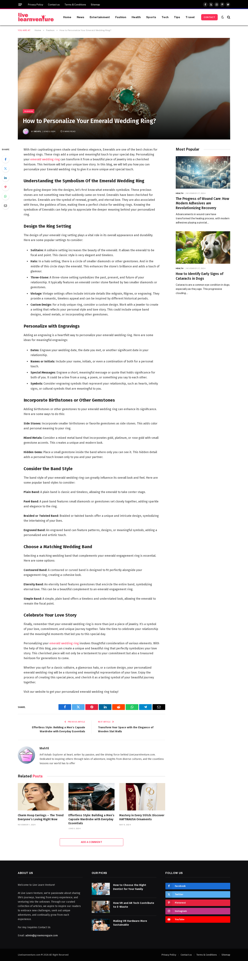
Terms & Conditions (75, 4)
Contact (209, 17)
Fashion (120, 17)
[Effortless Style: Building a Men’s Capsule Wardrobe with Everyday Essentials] (91, 796)
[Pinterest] (5, 187)
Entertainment (100, 17)
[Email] (5, 205)
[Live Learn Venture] (36, 17)
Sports (151, 17)
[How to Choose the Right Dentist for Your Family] (101, 889)
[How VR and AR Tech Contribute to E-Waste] (101, 907)
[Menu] (20, 5)
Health (136, 17)
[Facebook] (5, 159)
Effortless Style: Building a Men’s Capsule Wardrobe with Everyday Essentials (91, 819)
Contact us (54, 4)
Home (67, 17)
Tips (177, 17)
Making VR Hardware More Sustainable (130, 922)
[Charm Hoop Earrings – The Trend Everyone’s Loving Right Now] (41, 796)
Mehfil (37, 131)
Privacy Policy (35, 4)
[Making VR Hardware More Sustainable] (101, 925)
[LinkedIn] (5, 177)
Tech (165, 17)
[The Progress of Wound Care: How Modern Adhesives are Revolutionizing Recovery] (203, 172)
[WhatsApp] (5, 196)
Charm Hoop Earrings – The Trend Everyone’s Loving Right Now (41, 817)
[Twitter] (5, 168)
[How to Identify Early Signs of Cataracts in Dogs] (203, 247)
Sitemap (95, 4)
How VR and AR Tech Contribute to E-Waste (133, 904)
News (80, 17)
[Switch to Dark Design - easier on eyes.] (222, 17)
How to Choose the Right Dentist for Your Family (129, 886)
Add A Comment (91, 842)
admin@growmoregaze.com (41, 935)
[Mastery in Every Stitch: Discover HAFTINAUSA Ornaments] (142, 796)
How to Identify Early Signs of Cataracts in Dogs (199, 276)
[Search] (228, 17)
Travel (190, 17)
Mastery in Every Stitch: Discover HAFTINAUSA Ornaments (141, 817)
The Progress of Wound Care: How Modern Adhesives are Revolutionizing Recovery (202, 203)
